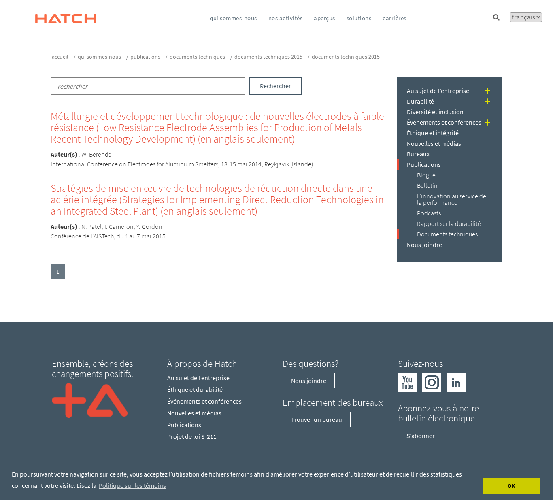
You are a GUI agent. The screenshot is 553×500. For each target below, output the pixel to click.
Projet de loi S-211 (192, 436)
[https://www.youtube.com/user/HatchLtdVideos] (407, 382)
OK (511, 485)
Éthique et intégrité (433, 133)
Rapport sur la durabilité (449, 223)
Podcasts (429, 213)
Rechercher (275, 86)
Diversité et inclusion (435, 112)
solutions (359, 18)
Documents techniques (197, 56)
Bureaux (418, 154)
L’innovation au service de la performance (451, 199)
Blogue (426, 175)
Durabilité (420, 101)
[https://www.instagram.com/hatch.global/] (431, 382)
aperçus (324, 18)
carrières (394, 18)
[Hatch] (65, 18)
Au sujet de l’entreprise (438, 91)
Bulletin (427, 185)
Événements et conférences (444, 122)
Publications (145, 56)
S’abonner (420, 436)
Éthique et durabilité (195, 389)
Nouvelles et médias (434, 143)
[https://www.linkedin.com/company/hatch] (456, 382)
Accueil (60, 56)
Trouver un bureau (316, 419)
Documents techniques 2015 (268, 56)
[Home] (90, 400)
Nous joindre (424, 244)
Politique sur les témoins (132, 485)
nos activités (285, 18)
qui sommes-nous (233, 18)
